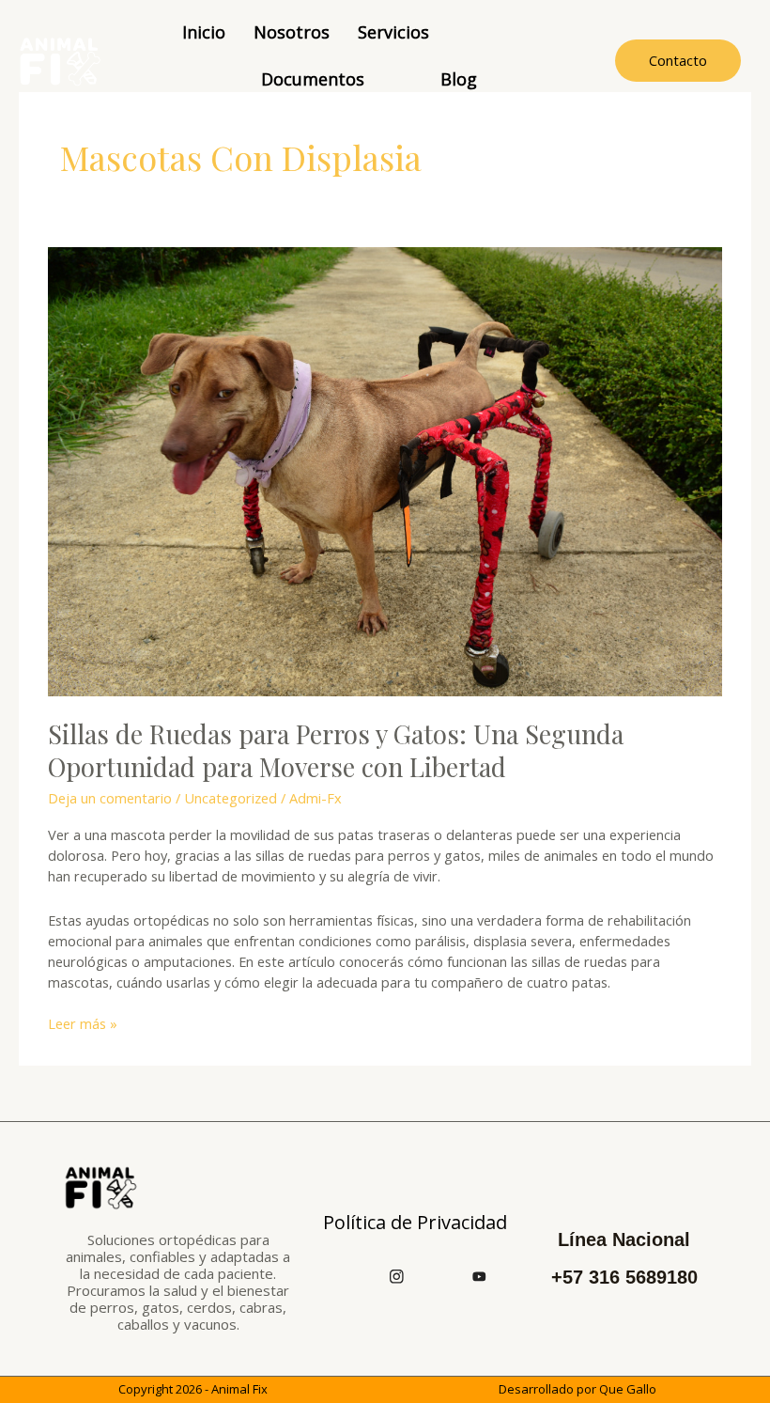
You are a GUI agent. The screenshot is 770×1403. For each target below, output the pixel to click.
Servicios (393, 32)
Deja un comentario (110, 797)
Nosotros (292, 32)
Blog (458, 79)
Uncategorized (230, 797)
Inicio (203, 32)
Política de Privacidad (415, 1222)
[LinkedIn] (438, 1275)
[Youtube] (480, 1275)
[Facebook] (356, 1275)
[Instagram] (397, 1275)
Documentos (312, 79)
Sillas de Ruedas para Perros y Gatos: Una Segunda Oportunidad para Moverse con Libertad (336, 750)
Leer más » (82, 1023)
